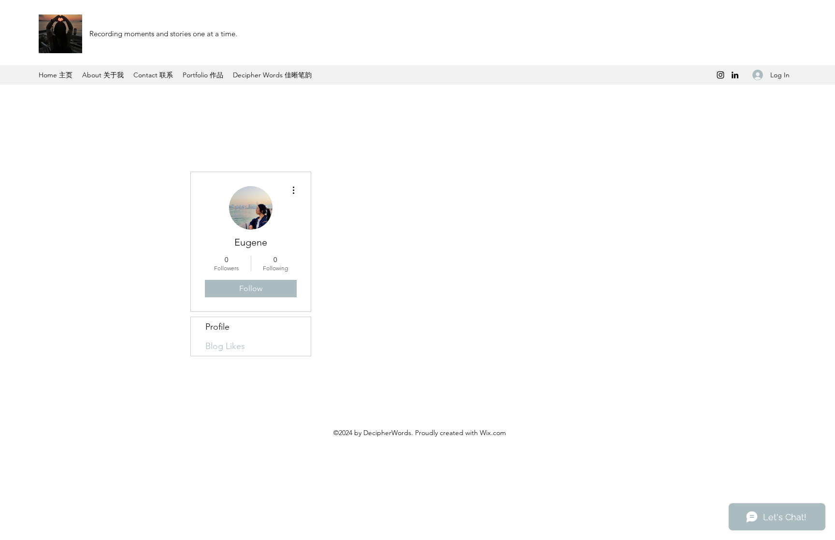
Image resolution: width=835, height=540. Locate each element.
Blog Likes (225, 346)
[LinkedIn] (735, 75)
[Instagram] (720, 75)
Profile (217, 326)
